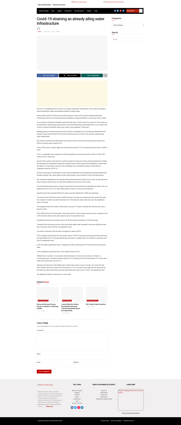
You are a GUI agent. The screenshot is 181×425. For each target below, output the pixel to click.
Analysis (59, 11)
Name (38, 354)
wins (39, 31)
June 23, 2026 (65, 313)
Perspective (68, 11)
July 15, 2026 (41, 311)
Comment (40, 330)
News (52, 11)
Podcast (89, 11)
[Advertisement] (72, 94)
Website (76, 362)
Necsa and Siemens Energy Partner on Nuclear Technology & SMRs (47, 306)
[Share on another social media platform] (105, 75)
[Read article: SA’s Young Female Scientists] (96, 294)
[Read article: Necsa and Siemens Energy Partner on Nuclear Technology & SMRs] (47, 294)
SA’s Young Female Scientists (96, 304)
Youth (95, 11)
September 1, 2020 (49, 31)
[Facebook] (115, 11)
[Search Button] (142, 39)
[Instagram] (121, 11)
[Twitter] (118, 11)
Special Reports (92, 300)
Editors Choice (43, 300)
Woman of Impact (44, 11)
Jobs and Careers (79, 11)
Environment (67, 300)
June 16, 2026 (90, 307)
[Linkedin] (123, 11)
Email (38, 362)
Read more (49, 406)
